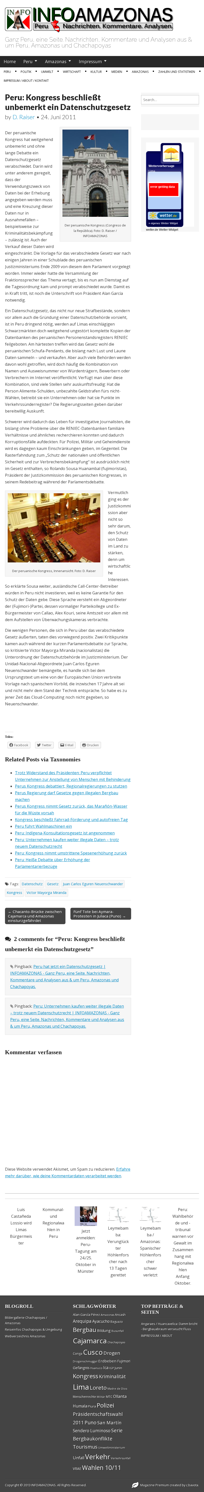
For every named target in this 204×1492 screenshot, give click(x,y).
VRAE (77, 1468)
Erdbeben (107, 1360)
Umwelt (47, 72)
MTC (109, 1396)
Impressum (90, 61)
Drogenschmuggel (85, 1361)
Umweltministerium (111, 1447)
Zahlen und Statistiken (176, 72)
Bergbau (84, 1330)
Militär (101, 1397)
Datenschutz (32, 884)
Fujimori (123, 1361)
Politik (26, 72)
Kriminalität (112, 1376)
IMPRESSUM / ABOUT (156, 1335)
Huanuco (96, 1368)
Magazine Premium (154, 1485)
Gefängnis (81, 1367)
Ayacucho (101, 1321)
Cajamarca (90, 1340)
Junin (118, 1368)
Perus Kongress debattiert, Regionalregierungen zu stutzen (71, 786)
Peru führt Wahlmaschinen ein (43, 826)
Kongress (14, 892)
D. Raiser (23, 116)
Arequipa (82, 1321)
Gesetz (52, 884)
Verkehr (97, 1456)
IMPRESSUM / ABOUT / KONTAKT (26, 81)
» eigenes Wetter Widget (163, 223)
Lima (81, 1387)
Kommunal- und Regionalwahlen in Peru (53, 1223)
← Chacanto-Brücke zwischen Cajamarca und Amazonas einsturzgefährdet (35, 916)
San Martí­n (109, 1422)
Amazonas (55, 61)
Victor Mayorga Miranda (46, 892)
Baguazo (116, 1322)
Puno (91, 1422)
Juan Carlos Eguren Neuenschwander (93, 884)
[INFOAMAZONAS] (89, 17)
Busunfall (117, 1331)
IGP (111, 1368)
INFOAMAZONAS (43, 1485)
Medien (116, 72)
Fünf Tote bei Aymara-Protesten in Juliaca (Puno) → (99, 913)
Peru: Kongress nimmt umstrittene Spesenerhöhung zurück (71, 853)
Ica (105, 1367)
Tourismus (85, 1446)
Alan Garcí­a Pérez (86, 1314)
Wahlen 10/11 (101, 1467)
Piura (92, 1406)
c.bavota (192, 1485)
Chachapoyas (116, 1342)
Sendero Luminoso (91, 1431)
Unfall (78, 1458)
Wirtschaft (72, 72)
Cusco (93, 1352)
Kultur (96, 72)
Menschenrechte (84, 1397)
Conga (77, 1354)
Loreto (98, 1387)
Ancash (120, 1315)
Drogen (111, 1353)
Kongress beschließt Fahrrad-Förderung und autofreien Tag (71, 819)
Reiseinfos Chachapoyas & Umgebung (33, 1329)
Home (10, 61)
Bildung (104, 1330)
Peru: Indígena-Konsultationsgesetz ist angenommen (65, 833)
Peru (28, 61)
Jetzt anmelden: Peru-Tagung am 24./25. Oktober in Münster (86, 1251)
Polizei (105, 1405)
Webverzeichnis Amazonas (25, 1336)
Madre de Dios (117, 1388)
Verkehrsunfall (121, 1458)
